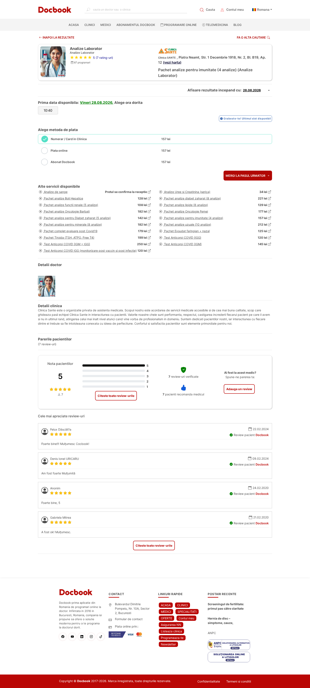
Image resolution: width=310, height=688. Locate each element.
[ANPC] (229, 645)
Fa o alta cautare (251, 37)
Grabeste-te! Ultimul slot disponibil (247, 118)
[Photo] (48, 286)
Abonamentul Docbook (135, 25)
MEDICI (105, 25)
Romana (263, 10)
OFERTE (166, 618)
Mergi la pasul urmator (246, 175)
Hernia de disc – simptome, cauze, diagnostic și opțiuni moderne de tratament (224, 621)
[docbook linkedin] (83, 636)
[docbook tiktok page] (101, 636)
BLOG (237, 25)
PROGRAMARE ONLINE (180, 25)
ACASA (75, 25)
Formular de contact (129, 619)
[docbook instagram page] (92, 636)
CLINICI (89, 25)
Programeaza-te (172, 638)
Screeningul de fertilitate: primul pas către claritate (226, 606)
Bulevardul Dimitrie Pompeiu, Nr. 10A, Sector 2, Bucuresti (132, 608)
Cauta (210, 10)
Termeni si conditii (238, 681)
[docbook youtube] (73, 636)
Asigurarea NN (171, 624)
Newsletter (168, 644)
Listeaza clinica (171, 631)
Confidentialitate (208, 681)
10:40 (48, 110)
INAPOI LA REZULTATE (58, 37)
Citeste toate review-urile (116, 396)
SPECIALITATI (187, 611)
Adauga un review (239, 389)
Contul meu (235, 10)
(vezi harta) (172, 62)
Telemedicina (216, 25)
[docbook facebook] (64, 636)
